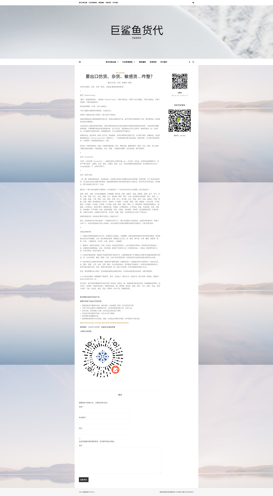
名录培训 (108, 3)
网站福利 (101, 3)
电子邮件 (83, 417)
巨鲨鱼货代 (136, 30)
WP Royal (91, 492)
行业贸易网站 (93, 3)
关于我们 (115, 3)
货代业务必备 (83, 3)
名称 (81, 407)
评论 (80, 445)
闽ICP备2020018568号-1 (186, 492)
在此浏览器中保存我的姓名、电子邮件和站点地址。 (97, 441)
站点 (80, 428)
